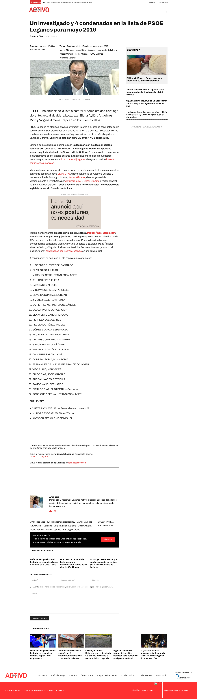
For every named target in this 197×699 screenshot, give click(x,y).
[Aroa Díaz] (39, 504)
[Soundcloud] (50, 510)
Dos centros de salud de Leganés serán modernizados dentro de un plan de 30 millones (145, 92)
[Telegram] (158, 36)
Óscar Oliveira (66, 54)
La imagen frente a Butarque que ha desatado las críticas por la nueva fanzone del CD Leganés (98, 654)
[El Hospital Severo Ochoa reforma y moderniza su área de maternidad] (146, 65)
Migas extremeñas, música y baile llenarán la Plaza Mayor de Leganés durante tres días (146, 103)
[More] (165, 36)
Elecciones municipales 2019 (95, 46)
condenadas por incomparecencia (64, 251)
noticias (43, 46)
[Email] (152, 36)
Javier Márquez (67, 50)
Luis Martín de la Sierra (107, 50)
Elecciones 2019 (37, 49)
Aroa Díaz (38, 36)
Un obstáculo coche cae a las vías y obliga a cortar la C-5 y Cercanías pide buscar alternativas (146, 114)
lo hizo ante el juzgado (73, 159)
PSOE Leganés (96, 54)
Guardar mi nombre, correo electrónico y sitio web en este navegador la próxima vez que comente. (73, 587)
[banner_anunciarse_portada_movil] (74, 212)
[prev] (98, 2)
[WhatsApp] (146, 36)
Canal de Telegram (39, 456)
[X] (140, 36)
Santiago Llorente (68, 58)
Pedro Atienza (81, 54)
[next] (102, 2)
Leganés (92, 50)
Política (51, 46)
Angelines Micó (73, 46)
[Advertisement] (74, 430)
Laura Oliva (81, 50)
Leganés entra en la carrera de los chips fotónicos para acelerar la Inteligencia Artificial (125, 654)
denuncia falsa (73, 181)
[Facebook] (133, 36)
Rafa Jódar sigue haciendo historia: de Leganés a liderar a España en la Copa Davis (44, 562)
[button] (165, 11)
